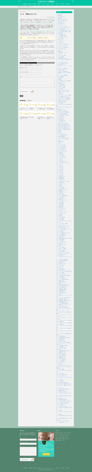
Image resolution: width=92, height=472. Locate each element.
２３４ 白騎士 (58, 349)
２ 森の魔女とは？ (59, 15)
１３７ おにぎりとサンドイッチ (61, 201)
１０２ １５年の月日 (60, 154)
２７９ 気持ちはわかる (60, 422)
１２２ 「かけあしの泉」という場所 (62, 181)
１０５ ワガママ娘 (59, 158)
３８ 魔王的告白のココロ (60, 64)
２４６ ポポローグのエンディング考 (62, 365)
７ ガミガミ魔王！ (59, 22)
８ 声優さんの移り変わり (60, 23)
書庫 (63, 438)
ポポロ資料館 (63, 437)
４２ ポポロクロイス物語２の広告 (62, 71)
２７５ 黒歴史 (58, 414)
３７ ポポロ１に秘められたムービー (62, 63)
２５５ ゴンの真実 (59, 381)
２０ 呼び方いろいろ (60, 39)
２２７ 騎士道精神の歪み (60, 338)
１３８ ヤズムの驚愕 (60, 202)
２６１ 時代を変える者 (60, 390)
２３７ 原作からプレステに (61, 353)
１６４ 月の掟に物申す (60, 239)
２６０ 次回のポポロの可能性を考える (62, 389)
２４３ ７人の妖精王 (60, 361)
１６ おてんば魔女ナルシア (61, 34)
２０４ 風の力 (58, 293)
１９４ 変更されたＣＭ (60, 280)
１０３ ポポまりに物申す (60, 156)
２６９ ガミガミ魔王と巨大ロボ (61, 403)
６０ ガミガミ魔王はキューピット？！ (62, 96)
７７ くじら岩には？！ (60, 121)
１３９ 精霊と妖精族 (60, 203)
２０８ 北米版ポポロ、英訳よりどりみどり (63, 300)
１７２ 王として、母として (61, 250)
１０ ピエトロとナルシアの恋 (61, 26)
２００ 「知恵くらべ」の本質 (61, 288)
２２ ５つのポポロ (59, 42)
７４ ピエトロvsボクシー (60, 117)
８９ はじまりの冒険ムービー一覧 (62, 137)
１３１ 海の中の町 (59, 193)
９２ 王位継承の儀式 (60, 141)
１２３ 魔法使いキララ (60, 182)
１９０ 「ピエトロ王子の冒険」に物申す (63, 275)
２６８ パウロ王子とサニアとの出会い (62, 402)
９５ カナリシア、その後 (60, 145)
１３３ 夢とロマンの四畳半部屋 (61, 195)
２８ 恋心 (58, 50)
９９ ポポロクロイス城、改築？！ (62, 150)
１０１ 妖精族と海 (59, 153)
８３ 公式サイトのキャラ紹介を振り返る (63, 129)
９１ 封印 (58, 140)
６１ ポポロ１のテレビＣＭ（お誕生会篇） (63, 97)
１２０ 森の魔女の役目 (60, 178)
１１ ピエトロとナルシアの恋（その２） (63, 27)
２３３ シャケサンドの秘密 (61, 348)
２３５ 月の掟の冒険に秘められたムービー (63, 350)
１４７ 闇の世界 (59, 214)
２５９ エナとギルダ (60, 387)
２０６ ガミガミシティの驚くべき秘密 (62, 297)
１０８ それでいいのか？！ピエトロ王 (62, 162)
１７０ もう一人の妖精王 (60, 247)
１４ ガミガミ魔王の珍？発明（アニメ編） (63, 31)
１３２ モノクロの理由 (60, 194)
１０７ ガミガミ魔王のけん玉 (61, 161)
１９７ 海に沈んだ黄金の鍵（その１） (62, 284)
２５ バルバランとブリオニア (61, 46)
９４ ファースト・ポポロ (60, 144)
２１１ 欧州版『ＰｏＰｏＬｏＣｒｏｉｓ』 (63, 304)
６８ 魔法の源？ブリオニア (61, 109)
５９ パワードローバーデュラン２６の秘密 (63, 95)
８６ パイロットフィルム (60, 133)
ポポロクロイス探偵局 (44, 469)
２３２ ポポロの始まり (60, 346)
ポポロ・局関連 (66, 435)
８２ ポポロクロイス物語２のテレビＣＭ (63, 128)
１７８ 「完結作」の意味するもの (62, 259)
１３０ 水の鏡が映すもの (60, 191)
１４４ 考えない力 (59, 210)
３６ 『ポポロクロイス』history (61, 62)
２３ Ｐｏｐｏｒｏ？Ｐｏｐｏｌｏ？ (62, 43)
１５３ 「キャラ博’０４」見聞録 (61, 223)
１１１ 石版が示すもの (60, 166)
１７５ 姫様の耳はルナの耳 (61, 254)
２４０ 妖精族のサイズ (60, 357)
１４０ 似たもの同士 (60, 205)
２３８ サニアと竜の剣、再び (61, 354)
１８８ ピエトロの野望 (60, 272)
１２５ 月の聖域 (59, 185)
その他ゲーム (62, 432)
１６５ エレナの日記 (60, 240)
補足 (57, 440)
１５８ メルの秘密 (59, 231)
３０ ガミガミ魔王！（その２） (61, 52)
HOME (20, 6)
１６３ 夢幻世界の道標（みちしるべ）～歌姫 (64, 238)
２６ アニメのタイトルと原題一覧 (62, 47)
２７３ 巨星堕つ (59, 410)
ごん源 (57, 432)
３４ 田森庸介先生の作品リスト (61, 58)
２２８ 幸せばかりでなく (60, 340)
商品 (60, 438)
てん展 (66, 432)
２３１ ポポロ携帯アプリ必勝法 (61, 345)
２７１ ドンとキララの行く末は (61, 406)
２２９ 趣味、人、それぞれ (61, 341)
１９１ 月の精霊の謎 (60, 276)
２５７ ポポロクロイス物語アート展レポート (64, 383)
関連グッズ (60, 440)
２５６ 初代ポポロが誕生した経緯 (62, 382)
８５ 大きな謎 (58, 132)
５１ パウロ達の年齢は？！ (61, 84)
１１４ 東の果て (59, 170)
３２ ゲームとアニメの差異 (61, 55)
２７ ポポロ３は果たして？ (61, 48)
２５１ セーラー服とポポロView (61, 374)
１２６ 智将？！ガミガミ (60, 186)
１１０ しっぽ (58, 165)
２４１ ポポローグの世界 (60, 358)
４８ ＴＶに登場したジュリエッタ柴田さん (63, 80)
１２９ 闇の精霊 (59, 190)
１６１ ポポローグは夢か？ (61, 235)
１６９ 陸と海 (58, 246)
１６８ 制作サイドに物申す (61, 244)
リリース (68, 437)
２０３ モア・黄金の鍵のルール (61, 292)
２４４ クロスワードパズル (61, 362)
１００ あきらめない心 (60, 152)
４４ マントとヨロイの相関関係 (61, 75)
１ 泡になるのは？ (59, 14)
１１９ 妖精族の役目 (60, 177)
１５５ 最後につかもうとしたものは (62, 226)
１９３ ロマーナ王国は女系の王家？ (62, 279)
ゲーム (57, 435)
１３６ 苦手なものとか (60, 199)
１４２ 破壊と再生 (59, 207)
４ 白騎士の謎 (58, 18)
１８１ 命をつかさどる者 (60, 263)
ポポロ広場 (22, 6)
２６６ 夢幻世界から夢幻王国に (61, 399)
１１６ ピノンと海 (59, 173)
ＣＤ (64, 440)
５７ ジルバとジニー (60, 92)
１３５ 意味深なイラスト (60, 198)
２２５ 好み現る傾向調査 (60, 336)
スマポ (61, 435)
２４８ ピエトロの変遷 (60, 369)
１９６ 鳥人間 (58, 283)
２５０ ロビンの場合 (60, 373)
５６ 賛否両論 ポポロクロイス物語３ (62, 91)
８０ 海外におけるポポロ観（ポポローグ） (63, 125)
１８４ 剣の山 (58, 267)
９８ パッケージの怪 (60, 149)
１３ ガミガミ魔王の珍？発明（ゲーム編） (63, 30)
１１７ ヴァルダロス (60, 174)
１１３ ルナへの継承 (60, 169)
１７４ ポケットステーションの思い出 (62, 252)
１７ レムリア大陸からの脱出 (61, 35)
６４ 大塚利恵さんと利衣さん (61, 101)
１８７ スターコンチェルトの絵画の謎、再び (64, 271)
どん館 (70, 432)
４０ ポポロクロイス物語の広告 (61, 68)
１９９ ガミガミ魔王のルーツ (61, 287)
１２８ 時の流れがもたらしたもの (62, 189)
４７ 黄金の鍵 (58, 79)
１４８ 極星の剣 (59, 215)
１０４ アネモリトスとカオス (61, 157)
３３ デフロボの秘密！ (60, 56)
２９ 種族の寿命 (59, 51)
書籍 (66, 438)
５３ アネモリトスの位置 (60, 87)
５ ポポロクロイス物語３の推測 (61, 19)
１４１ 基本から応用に (60, 206)
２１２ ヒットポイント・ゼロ (61, 305)
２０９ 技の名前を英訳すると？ (61, 301)
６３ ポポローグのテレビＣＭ (61, 100)
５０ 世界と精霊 (59, 83)
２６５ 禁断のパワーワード (61, 398)
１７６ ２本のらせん (60, 255)
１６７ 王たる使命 (59, 243)
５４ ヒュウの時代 (59, 88)
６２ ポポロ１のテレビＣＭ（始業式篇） (63, 99)
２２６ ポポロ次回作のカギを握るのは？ (63, 337)
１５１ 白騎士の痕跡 (60, 219)
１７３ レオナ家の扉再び (60, 251)
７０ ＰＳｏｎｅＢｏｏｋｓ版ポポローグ (63, 112)
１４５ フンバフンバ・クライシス (62, 211)
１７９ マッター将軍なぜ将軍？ (61, 260)
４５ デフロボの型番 (60, 76)
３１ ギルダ (58, 54)
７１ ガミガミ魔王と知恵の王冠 (61, 113)
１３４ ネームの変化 (60, 197)
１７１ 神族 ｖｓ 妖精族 (61, 248)
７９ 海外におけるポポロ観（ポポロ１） (63, 124)
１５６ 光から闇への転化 (60, 227)
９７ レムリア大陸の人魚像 (61, 148)
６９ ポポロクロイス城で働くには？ (62, 111)
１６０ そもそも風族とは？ (61, 234)
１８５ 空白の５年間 (60, 268)
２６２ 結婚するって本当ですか (61, 391)
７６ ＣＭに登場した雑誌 (60, 120)
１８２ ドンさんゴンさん (60, 264)
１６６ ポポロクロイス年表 (61, 242)
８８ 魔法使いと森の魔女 (60, 136)
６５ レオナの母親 (59, 103)
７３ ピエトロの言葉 (60, 116)
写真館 (57, 438)
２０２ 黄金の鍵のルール (60, 291)
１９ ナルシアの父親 (60, 38)
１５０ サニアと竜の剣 (60, 218)
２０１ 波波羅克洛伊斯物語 (61, 289)
